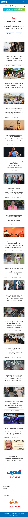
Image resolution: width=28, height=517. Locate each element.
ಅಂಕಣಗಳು (25, 2)
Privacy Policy (6, 495)
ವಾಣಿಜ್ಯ (16, 2)
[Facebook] (10, 477)
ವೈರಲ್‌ (20, 2)
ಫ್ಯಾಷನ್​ (20, 6)
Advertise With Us (6, 486)
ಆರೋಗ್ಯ (12, 2)
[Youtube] (13, 477)
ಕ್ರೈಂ (25, 6)
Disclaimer (5, 493)
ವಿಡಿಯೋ (6, 6)
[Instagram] (19, 477)
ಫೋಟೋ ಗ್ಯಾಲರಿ (13, 6)
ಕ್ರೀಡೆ (9, 2)
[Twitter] (16, 477)
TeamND (16, 515)
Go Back (19, 34)
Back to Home (10, 34)
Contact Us (5, 489)
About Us (5, 484)
